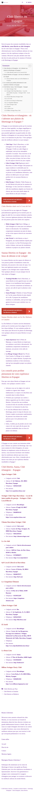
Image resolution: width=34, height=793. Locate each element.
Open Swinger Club (11, 89)
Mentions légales (6, 754)
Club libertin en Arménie (11, 691)
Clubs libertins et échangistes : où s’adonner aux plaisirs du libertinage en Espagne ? (16, 69)
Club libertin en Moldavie (11, 694)
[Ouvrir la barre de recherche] (22, 2)
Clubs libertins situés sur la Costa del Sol (17, 72)
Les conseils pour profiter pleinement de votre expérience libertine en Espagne (15, 83)
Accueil (4, 744)
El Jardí (8, 106)
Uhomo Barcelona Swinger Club (15, 96)
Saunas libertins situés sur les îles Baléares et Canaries (18, 79)
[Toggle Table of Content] (29, 65)
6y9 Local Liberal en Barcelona (14, 100)
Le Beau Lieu (10, 108)
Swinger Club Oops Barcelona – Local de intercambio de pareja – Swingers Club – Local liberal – (18, 92)
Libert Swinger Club (12, 104)
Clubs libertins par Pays (11, 689)
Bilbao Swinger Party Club (13, 110)
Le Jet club (9, 98)
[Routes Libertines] (5, 2)
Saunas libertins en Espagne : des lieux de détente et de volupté (16, 75)
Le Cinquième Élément (12, 102)
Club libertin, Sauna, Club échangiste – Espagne (16, 87)
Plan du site (5, 747)
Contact (4, 750)
